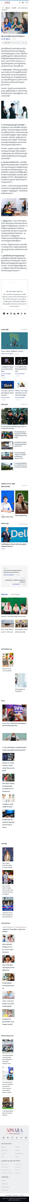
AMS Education (5, 1167)
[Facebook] (4, 313)
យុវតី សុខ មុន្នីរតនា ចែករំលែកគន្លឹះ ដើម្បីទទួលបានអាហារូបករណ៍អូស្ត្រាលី (7, 865)
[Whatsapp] (21, 313)
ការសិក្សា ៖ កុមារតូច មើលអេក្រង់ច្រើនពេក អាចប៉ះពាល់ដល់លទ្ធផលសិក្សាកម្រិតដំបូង (8, 1003)
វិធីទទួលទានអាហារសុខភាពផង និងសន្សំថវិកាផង (7, 670)
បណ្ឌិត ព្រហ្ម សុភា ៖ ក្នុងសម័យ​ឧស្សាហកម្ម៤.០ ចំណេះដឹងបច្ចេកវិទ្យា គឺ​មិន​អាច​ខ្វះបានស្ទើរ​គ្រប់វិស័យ (8, 767)
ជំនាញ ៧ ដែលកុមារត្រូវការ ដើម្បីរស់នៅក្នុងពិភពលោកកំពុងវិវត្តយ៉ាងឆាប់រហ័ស (8, 967)
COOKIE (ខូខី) (21, 1195)
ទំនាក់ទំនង (3, 1180)
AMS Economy (4, 1164)
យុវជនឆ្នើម (4, 843)
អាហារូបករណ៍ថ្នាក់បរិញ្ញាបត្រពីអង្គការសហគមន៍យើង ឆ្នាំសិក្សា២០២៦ (7, 1113)
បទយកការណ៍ (7, 353)
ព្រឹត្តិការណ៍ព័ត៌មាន (4, 1150)
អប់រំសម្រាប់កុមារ (5, 923)
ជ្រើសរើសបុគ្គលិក (4, 1190)
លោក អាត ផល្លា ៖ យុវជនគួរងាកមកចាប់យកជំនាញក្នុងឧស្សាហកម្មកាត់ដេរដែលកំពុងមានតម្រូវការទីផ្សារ (14, 724)
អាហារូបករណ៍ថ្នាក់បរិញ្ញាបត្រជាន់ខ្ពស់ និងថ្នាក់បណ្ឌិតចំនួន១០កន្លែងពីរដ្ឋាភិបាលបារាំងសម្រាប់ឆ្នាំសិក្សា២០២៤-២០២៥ (7, 1059)
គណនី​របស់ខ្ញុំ (3, 1147)
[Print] (25, 313)
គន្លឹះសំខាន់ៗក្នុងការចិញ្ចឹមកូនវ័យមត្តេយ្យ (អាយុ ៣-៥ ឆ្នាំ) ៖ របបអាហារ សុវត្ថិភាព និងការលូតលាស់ (7, 948)
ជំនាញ (3, 701)
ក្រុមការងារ (17, 1156)
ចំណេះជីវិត (14, 8)
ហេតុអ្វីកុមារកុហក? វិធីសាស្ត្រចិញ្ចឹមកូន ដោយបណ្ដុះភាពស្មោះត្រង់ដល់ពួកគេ (14, 930)
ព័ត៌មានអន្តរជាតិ (8, 373)
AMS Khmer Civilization (6, 1172)
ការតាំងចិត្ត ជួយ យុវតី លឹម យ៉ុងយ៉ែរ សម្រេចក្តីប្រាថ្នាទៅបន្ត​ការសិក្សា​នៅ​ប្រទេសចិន (7, 915)
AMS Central (18, 1164)
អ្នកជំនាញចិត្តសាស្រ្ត (6, 649)
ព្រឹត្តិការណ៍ (8, 8)
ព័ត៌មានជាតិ (4, 595)
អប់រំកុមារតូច (8, 397)
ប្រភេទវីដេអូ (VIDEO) (23, 524)
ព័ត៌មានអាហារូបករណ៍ (19, 1153)
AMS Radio (17, 1172)
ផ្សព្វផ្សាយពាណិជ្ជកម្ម (5, 1187)
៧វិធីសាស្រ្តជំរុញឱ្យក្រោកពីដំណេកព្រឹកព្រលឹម (20, 690)
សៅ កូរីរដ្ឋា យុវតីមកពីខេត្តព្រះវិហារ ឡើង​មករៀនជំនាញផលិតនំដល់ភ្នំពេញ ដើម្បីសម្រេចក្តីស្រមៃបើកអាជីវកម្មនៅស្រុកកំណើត (14, 748)
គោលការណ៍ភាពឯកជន (8, 1195)
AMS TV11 (17, 1170)
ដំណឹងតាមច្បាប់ (15, 1195)
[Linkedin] (14, 313)
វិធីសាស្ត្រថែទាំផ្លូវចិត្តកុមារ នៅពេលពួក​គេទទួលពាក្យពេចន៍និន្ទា (8, 985)
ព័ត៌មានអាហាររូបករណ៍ (7, 1036)
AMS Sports (18, 1167)
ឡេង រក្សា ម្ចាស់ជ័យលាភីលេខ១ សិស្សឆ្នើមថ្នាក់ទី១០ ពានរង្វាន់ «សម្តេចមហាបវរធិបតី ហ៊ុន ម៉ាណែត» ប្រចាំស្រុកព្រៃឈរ (7, 890)
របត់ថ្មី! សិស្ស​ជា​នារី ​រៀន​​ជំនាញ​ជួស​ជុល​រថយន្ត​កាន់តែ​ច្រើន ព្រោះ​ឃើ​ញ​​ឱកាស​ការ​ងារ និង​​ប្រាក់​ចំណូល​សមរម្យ (8, 787)
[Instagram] (11, 313)
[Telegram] (18, 313)
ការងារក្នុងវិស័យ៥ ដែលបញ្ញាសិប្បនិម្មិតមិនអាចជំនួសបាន (7, 805)
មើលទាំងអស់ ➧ (24, 330)
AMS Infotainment (5, 1170)
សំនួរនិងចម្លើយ (4, 1183)
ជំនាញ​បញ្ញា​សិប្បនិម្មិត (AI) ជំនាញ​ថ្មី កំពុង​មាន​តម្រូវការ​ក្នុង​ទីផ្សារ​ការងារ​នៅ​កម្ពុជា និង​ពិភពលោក (8, 823)
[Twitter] (7, 313)
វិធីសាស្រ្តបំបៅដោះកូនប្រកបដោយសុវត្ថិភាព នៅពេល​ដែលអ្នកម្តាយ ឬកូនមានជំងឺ (8, 1021)
